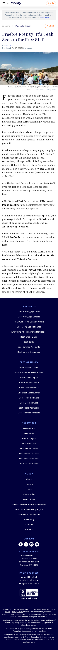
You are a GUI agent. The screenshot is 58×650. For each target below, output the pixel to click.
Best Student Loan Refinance (29, 373)
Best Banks (29, 342)
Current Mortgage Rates (29, 312)
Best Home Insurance (29, 398)
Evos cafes (17, 223)
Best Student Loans (29, 368)
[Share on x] (26, 544)
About (29, 479)
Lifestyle (6, 26)
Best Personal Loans (29, 383)
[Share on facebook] (20, 544)
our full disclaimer (39, 631)
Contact (29, 484)
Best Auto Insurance (29, 388)
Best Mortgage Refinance (29, 327)
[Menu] (4, 3)
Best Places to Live (29, 449)
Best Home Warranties (29, 408)
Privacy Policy (29, 494)
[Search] (7, 3)
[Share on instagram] (31, 544)
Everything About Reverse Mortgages (29, 332)
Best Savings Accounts (29, 347)
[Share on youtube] (37, 544)
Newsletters (29, 428)
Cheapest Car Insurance (29, 393)
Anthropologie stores (15, 226)
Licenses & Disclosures (29, 515)
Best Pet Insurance (29, 464)
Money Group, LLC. (25, 609)
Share (51, 26)
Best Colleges (29, 439)
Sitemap (29, 524)
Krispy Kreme (32, 269)
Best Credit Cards (29, 337)
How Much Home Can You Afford (29, 322)
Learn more (44, 17)
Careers (29, 529)
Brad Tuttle (10, 46)
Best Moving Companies (29, 352)
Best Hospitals (29, 444)
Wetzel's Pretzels (26, 259)
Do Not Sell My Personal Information (29, 504)
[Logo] (15, 3)
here (32, 642)
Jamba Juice (16, 237)
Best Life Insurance (29, 403)
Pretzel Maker (36, 255)
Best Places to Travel (29, 454)
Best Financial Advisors (29, 413)
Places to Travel (23, 26)
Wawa (41, 168)
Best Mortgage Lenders (29, 317)
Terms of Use (29, 499)
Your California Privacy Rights (29, 509)
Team (29, 489)
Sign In (51, 3)
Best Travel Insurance (29, 459)
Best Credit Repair (29, 378)
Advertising (29, 520)
